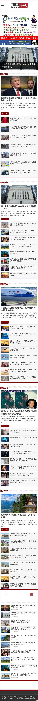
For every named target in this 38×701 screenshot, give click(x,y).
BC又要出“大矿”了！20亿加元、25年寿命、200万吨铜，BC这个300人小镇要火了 (23, 659)
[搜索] (31, 594)
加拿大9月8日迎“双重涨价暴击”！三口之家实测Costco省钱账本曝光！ (23, 621)
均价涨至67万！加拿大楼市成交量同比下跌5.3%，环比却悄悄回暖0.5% (23, 674)
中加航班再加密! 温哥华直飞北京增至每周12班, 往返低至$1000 (23, 643)
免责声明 (12, 698)
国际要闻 (4, 74)
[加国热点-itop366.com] (19, 4)
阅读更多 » (4, 113)
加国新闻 (4, 182)
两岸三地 (4, 388)
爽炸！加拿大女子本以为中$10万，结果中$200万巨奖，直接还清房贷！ (23, 628)
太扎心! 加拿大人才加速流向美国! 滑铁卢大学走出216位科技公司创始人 (23, 651)
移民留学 (4, 284)
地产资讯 (4, 491)
